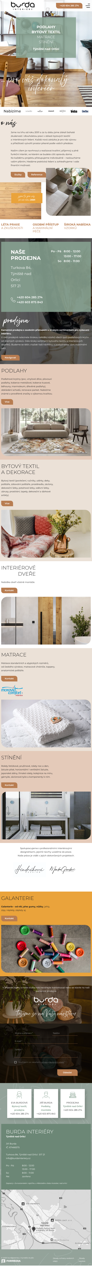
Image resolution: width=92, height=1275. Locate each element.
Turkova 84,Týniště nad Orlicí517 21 (21, 276)
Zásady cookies (82, 1259)
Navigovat (10, 357)
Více (7, 402)
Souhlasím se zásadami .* (41, 1062)
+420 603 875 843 (30, 302)
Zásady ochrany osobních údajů (63, 1259)
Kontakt (9, 590)
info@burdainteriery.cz (18, 1158)
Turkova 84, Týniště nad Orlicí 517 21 (25, 1154)
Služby (18, 174)
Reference (36, 174)
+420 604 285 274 (69, 5)
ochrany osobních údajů (52, 1062)
